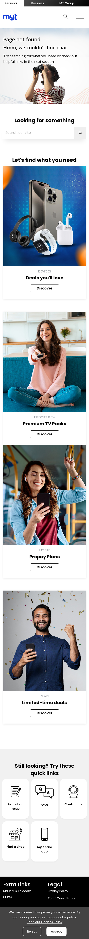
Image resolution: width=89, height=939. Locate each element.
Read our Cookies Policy (44, 922)
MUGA (7, 897)
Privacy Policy (58, 891)
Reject (32, 931)
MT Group (66, 3)
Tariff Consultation (62, 898)
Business (37, 3)
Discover (44, 288)
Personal (11, 3)
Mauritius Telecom (17, 891)
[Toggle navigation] (80, 15)
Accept (56, 931)
